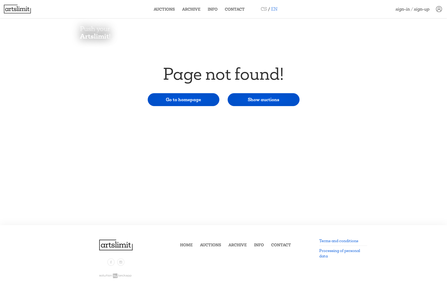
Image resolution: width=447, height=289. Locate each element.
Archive (191, 9)
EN (274, 9)
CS (264, 9)
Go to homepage (183, 99)
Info (213, 9)
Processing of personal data (339, 253)
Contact (235, 9)
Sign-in (403, 9)
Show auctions (263, 99)
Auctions (164, 9)
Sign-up (422, 9)
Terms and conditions (338, 240)
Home (186, 244)
